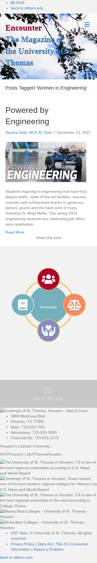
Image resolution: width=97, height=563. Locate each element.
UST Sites (19, 533)
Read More (15, 232)
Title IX (61, 544)
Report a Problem (48, 549)
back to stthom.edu (27, 8)
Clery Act (45, 544)
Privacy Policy (22, 544)
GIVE (20, 3)
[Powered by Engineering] (45, 162)
